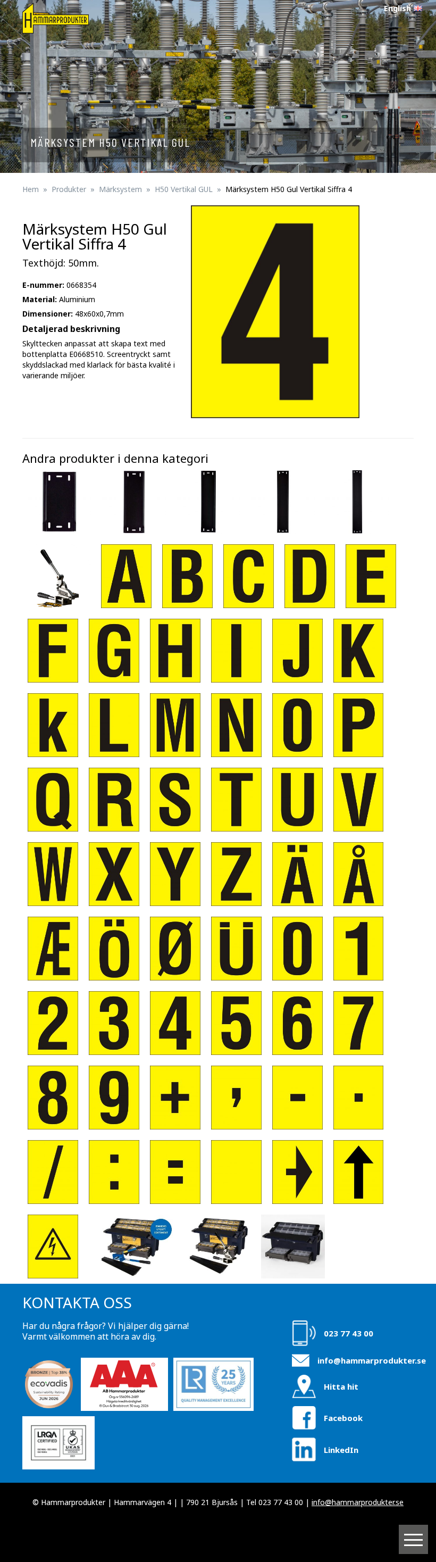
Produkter (69, 189)
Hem (30, 189)
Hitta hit (341, 1386)
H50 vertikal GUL (184, 189)
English (397, 8)
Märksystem (120, 189)
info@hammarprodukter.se (371, 1360)
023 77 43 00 (348, 1333)
